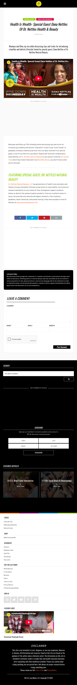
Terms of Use (8, 582)
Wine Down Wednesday (45, 19)
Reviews (6, 575)
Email (30, 325)
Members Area (8, 550)
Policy (6, 578)
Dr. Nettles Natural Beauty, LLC (20, 184)
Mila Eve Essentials (10, 538)
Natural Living (29, 19)
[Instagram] (7, 599)
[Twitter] (14, 599)
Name (9, 325)
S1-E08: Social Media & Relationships (57, 480)
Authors (6, 547)
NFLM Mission (8, 569)
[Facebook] (28, 599)
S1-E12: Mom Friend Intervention (20, 480)
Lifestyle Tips (8, 522)
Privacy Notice (8, 585)
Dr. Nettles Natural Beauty (31, 156)
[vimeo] (35, 599)
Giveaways (7, 557)
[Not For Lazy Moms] (39, 4)
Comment (10, 306)
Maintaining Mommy (10, 525)
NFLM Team (39, 34)
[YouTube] (21, 599)
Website (52, 325)
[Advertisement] (38, 119)
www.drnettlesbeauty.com (27, 202)
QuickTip (7, 553)
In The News (8, 572)
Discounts (7, 560)
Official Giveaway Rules (11, 588)
